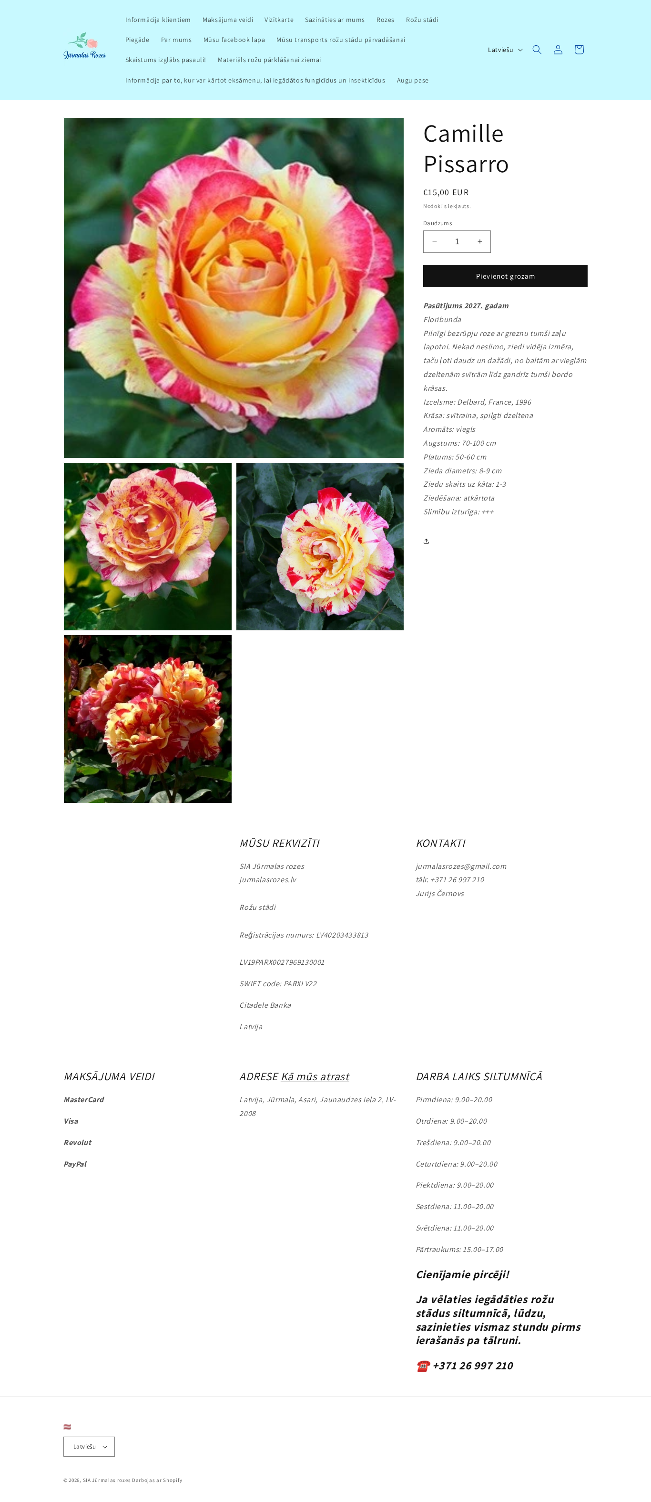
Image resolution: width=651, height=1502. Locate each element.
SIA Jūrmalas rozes (107, 1480)
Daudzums (437, 223)
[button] (537, 49)
